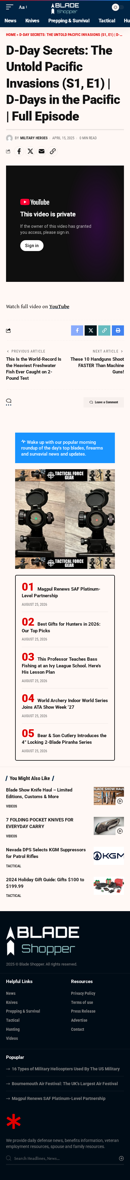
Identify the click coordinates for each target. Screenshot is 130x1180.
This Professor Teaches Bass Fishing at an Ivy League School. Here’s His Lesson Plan (61, 665)
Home (11, 34)
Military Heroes (33, 138)
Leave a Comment (106, 402)
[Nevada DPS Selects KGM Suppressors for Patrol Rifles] (109, 856)
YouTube (59, 306)
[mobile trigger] (11, 7)
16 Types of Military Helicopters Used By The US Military (66, 1068)
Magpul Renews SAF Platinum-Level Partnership (59, 1098)
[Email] (41, 151)
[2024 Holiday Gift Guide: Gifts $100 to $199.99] (109, 886)
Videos (11, 806)
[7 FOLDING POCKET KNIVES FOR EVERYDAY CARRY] (109, 826)
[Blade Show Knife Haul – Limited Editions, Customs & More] (109, 796)
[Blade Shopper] (65, 7)
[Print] (118, 330)
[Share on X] (30, 151)
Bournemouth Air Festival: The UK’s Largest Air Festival (65, 1083)
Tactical (13, 866)
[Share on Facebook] (19, 151)
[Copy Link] (52, 151)
